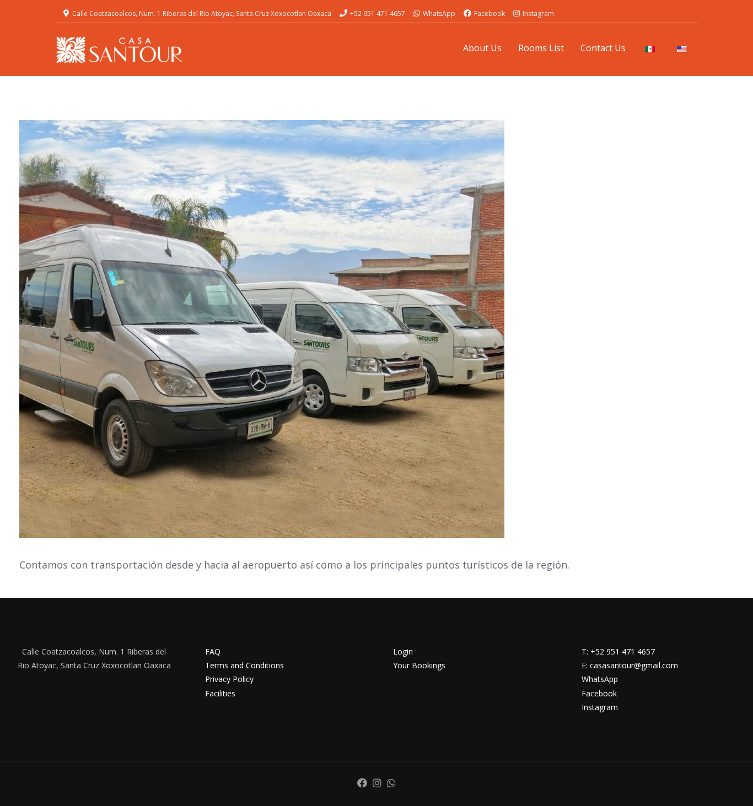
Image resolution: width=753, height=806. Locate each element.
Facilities (220, 693)
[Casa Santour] (119, 50)
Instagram (538, 13)
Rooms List (541, 48)
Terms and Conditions (244, 665)
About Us (482, 48)
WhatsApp (439, 13)
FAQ (212, 651)
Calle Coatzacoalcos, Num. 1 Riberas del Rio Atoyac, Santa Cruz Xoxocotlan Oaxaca (201, 13)
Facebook (489, 13)
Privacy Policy (229, 679)
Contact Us (603, 48)
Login (403, 651)
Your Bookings (419, 665)
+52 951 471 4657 (377, 13)
